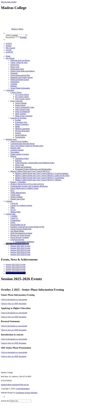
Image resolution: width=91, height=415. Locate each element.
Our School (10, 58)
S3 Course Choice (22, 97)
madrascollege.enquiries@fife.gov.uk (15, 385)
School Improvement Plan (20, 75)
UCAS (13, 210)
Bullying (18, 161)
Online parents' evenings (19, 154)
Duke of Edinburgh (22, 112)
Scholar (8, 46)
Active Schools (21, 103)
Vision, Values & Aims (18, 63)
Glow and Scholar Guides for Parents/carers (26, 146)
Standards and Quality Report (21, 77)
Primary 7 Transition (18, 182)
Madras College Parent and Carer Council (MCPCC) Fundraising (39, 178)
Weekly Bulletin (16, 197)
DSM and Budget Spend (19, 80)
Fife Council (10, 48)
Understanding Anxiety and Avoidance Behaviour (29, 186)
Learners (9, 201)
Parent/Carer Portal (17, 199)
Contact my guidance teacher (21, 205)
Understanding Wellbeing (24, 242)
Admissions (14, 82)
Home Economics (22, 124)
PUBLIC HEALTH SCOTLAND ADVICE (27, 184)
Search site (5, 401)
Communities (15, 220)
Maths (17, 126)
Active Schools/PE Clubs (24, 107)
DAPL (13, 222)
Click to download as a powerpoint (14, 300)
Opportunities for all (17, 225)
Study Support (20, 114)
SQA (12, 190)
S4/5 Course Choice (22, 99)
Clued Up (14, 218)
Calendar (13, 84)
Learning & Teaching (18, 118)
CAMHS (13, 216)
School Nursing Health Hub (20, 229)
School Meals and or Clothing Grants (24, 188)
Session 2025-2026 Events (20, 254)
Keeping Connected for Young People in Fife (27, 227)
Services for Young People (20, 235)
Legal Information (23, 389)
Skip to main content (8, 2)
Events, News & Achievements (17, 244)
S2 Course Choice (22, 94)
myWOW (9, 52)
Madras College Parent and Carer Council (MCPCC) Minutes (38, 180)
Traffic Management (18, 193)
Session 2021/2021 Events (20, 246)
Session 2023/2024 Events (20, 252)
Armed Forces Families (19, 141)
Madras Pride (15, 212)
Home (8, 56)
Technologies (20, 137)
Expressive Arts (21, 122)
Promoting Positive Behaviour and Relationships (33, 169)
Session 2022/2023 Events (20, 250)
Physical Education (22, 131)
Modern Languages (22, 129)
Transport (14, 73)
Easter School (20, 105)
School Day (14, 65)
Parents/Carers (11, 139)
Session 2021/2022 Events (20, 248)
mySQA (9, 44)
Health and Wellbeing (23, 167)
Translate (23, 37)
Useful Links (15, 195)
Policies (13, 156)
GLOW (8, 50)
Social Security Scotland (19, 237)
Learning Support (17, 150)
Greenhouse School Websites (26, 393)
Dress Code (14, 67)
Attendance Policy (22, 158)
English (18, 120)
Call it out (14, 203)
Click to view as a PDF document (13, 304)
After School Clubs (22, 109)
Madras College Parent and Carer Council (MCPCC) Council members (41, 173)
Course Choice (16, 92)
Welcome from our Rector (20, 60)
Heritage (13, 86)
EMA (12, 208)
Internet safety (15, 148)
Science (18, 133)
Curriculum (10, 90)
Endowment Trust (17, 69)
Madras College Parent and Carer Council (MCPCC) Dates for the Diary (42, 176)
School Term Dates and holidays (22, 71)
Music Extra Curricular (23, 116)
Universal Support (17, 240)
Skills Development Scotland (21, 233)
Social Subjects (21, 135)
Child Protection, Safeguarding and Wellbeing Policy (35, 163)
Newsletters (14, 152)
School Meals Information (20, 88)
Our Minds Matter (17, 231)
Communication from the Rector (22, 144)
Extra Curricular (16, 101)
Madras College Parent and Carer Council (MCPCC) (30, 171)
